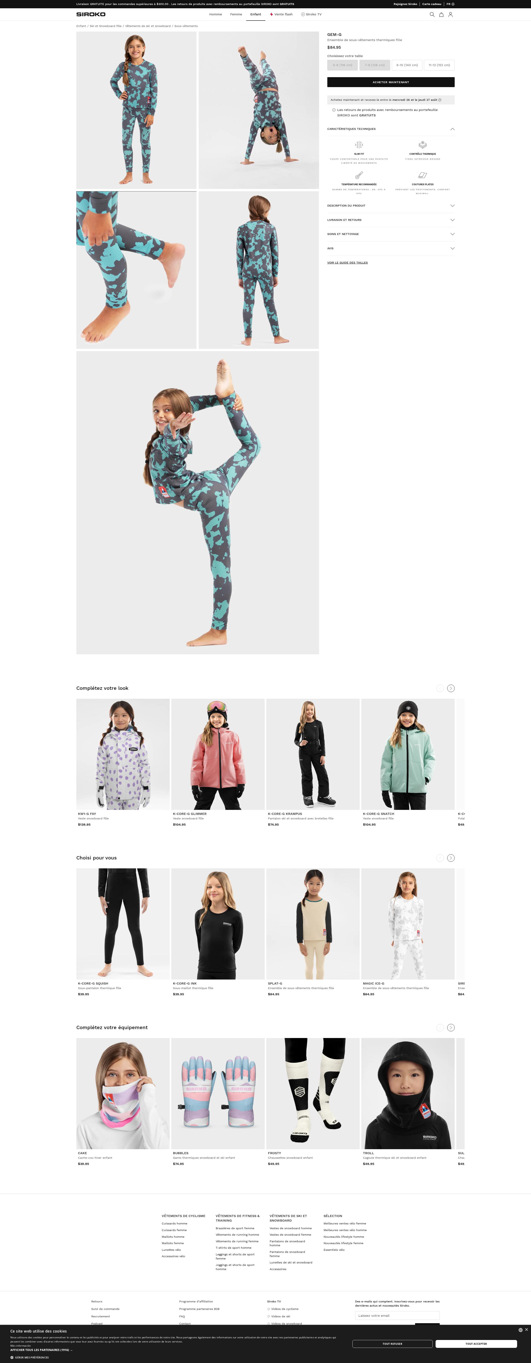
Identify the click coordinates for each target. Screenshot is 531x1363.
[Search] (432, 14)
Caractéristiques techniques (351, 128)
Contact (185, 1323)
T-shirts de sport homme (233, 1247)
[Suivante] (451, 688)
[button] (175, 1350)
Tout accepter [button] (476, 1344)
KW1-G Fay (87, 814)
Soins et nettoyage (343, 234)
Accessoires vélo (173, 1256)
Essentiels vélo (334, 1249)
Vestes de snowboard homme (291, 1228)
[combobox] (521, 1330)
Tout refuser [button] (392, 1344)
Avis (330, 248)
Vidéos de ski (280, 1316)
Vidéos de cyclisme (284, 1309)
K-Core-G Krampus (285, 814)
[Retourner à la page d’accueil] (90, 14)
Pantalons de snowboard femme (287, 1254)
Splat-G (275, 983)
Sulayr (464, 1153)
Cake (82, 1153)
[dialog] (265, 1344)
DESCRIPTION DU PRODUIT (346, 205)
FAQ (182, 1316)
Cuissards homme (174, 1223)
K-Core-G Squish (93, 983)
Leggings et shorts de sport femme (235, 1256)
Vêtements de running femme (237, 1241)
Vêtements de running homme (237, 1234)
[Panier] (441, 14)
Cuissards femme (174, 1230)
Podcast (97, 1323)
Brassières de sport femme (235, 1228)
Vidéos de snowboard (286, 1323)
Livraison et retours (344, 219)
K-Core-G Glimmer (190, 814)
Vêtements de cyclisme (183, 1216)
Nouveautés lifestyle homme (344, 1236)
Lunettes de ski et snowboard (291, 1262)
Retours (96, 1301)
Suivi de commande (105, 1309)
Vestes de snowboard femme (290, 1234)
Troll (368, 1153)
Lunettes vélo (171, 1249)
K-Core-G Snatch (378, 814)
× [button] (526, 1329)
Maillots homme (173, 1236)
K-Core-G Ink (185, 983)
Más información (20, 1345)
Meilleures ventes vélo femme (345, 1223)
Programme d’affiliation (196, 1301)
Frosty (274, 1153)
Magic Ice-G (373, 983)
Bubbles (180, 1153)
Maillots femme (173, 1243)
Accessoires (278, 1269)
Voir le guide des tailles (347, 262)
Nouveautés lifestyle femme (343, 1243)
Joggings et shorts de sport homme (235, 1267)
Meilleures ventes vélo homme (345, 1230)
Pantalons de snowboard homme (287, 1243)
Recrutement (100, 1316)
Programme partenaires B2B (199, 1309)
